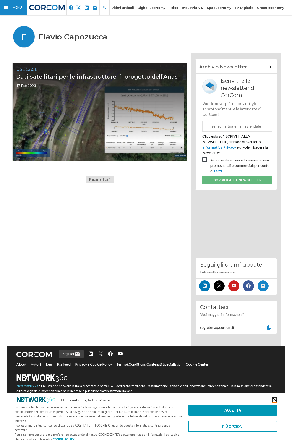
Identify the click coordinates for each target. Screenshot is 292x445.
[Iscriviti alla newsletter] (263, 285)
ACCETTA (232, 410)
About (21, 364)
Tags (49, 364)
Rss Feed (64, 364)
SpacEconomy (219, 8)
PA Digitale (244, 8)
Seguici (69, 353)
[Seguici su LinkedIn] (204, 285)
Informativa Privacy (219, 147)
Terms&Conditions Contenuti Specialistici (148, 364)
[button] (13, 7)
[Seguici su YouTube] (233, 285)
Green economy (270, 8)
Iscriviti (237, 180)
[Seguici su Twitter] (219, 285)
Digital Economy (151, 8)
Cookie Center (197, 364)
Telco (173, 8)
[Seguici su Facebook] (248, 285)
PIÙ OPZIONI (232, 426)
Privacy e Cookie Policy (93, 364)
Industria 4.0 (192, 8)
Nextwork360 (27, 386)
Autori (36, 364)
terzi (218, 171)
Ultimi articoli (122, 8)
